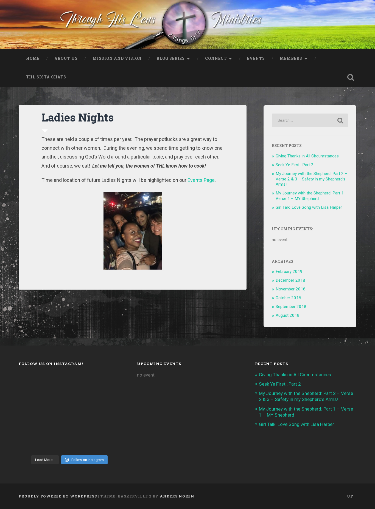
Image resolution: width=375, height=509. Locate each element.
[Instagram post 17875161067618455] (30, 428)
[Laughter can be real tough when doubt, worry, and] (108, 428)
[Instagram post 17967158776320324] (56, 412)
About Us (66, 58)
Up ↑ (351, 496)
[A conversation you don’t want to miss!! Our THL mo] (108, 381)
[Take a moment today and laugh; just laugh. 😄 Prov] (30, 443)
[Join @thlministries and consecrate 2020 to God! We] (82, 443)
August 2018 (288, 315)
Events (256, 58)
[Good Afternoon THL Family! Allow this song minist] (82, 412)
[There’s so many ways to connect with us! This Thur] (56, 428)
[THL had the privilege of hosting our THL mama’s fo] (82, 396)
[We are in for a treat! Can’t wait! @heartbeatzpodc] (30, 381)
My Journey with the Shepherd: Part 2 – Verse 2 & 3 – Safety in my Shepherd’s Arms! (311, 179)
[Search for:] (310, 120)
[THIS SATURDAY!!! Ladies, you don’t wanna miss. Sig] (56, 381)
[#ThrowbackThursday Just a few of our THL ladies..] (30, 412)
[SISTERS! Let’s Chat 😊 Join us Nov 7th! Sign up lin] (108, 396)
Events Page (201, 180)
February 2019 (289, 271)
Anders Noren (177, 496)
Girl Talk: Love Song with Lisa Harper (309, 207)
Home (33, 58)
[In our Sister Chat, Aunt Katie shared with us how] (56, 396)
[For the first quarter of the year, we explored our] (82, 428)
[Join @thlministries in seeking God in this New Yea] (30, 396)
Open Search (350, 77)
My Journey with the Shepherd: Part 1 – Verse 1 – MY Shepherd (311, 196)
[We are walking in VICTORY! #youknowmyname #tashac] (108, 443)
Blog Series (170, 58)
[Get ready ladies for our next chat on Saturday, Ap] (82, 381)
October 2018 (288, 297)
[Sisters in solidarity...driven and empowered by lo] (108, 412)
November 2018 (291, 289)
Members (291, 58)
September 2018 (291, 306)
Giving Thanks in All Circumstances (307, 156)
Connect (216, 58)
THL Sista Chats (46, 77)
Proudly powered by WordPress (58, 496)
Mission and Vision (117, 58)
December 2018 (290, 280)
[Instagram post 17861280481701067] (56, 443)
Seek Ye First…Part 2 (295, 164)
